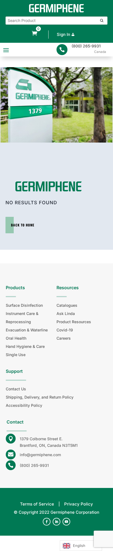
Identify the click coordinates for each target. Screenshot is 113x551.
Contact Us (16, 389)
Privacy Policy (78, 504)
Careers (63, 338)
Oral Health (16, 338)
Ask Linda (65, 313)
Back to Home (22, 225)
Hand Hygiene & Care (25, 346)
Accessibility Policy (24, 405)
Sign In (63, 34)
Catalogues (66, 305)
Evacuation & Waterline (27, 330)
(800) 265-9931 (86, 46)
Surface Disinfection (24, 305)
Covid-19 (64, 330)
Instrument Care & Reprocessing (22, 317)
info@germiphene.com (40, 454)
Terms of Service (37, 504)
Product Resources (73, 321)
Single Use (16, 354)
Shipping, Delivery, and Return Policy (40, 397)
